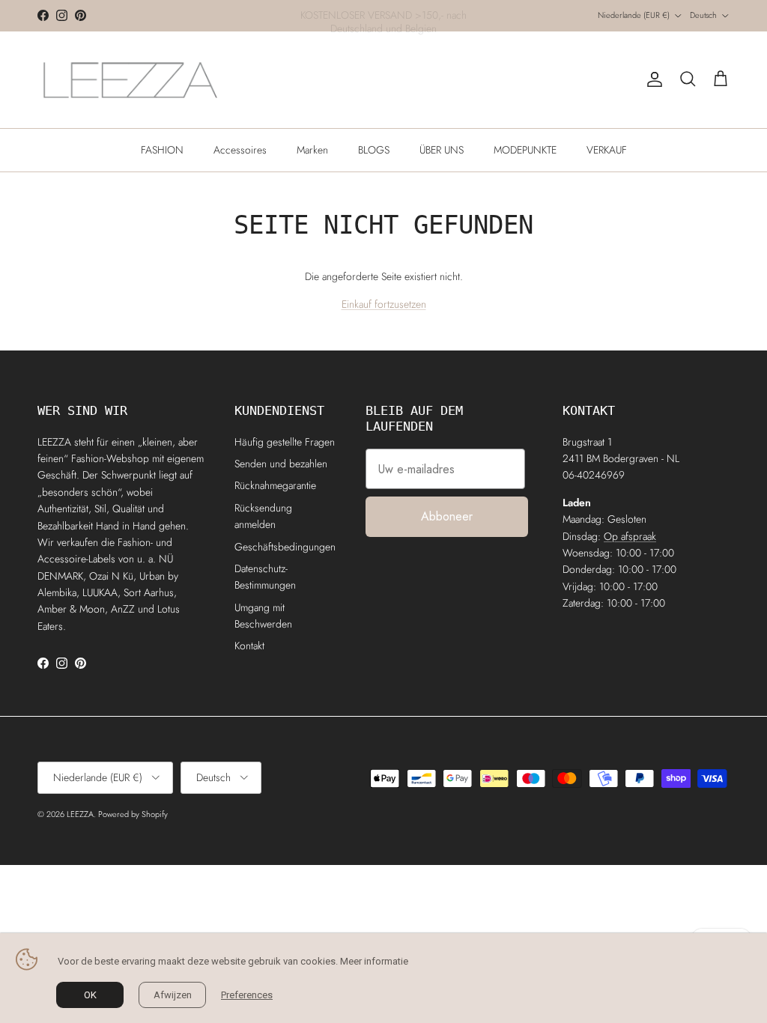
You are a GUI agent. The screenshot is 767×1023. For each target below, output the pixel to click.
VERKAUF (606, 149)
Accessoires (240, 149)
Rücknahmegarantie (275, 485)
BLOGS (373, 149)
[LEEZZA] (131, 79)
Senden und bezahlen (280, 463)
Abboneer (447, 516)
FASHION (162, 149)
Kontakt (249, 645)
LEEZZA (80, 814)
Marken (312, 149)
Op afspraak (630, 536)
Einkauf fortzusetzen (384, 304)
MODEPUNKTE (525, 149)
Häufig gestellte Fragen (284, 441)
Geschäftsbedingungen (285, 546)
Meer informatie (374, 961)
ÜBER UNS (441, 149)
